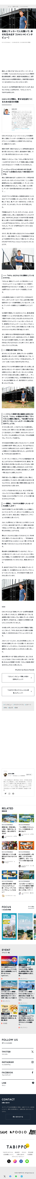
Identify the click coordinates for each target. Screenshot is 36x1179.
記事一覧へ (29, 774)
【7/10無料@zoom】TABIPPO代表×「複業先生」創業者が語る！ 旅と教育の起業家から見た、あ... (26, 971)
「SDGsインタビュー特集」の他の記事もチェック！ (18, 678)
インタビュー (8, 705)
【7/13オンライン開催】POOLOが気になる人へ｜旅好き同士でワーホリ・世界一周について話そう (9, 995)
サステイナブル (19, 705)
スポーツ (28, 705)
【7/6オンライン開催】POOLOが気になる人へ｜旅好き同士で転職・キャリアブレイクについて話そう (27, 996)
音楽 (16, 707)
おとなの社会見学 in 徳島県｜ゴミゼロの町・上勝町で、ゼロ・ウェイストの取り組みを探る (26, 858)
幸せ (5, 707)
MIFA (15, 122)
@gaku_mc (17, 128)
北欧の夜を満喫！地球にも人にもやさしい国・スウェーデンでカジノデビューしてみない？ (9, 888)
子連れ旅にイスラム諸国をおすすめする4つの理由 (9, 856)
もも (15, 895)
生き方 (11, 707)
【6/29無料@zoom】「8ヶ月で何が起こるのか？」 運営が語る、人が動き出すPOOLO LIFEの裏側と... (26, 1020)
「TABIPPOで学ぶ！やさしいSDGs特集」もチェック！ (18, 691)
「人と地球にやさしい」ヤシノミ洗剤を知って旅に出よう (26, 829)
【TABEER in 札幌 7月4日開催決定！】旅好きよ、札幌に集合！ (9, 1018)
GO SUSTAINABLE (7, 825)
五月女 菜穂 (11, 773)
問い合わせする (18, 1117)
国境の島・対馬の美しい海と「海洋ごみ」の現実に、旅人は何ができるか (9, 830)
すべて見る (31, 906)
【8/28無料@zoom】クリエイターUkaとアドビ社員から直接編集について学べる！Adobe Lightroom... (9, 971)
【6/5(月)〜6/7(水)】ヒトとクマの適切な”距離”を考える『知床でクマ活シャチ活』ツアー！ (26, 887)
